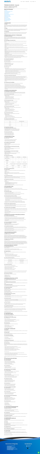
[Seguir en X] (27, 448)
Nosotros (24, 1)
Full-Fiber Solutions (10, 449)
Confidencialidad (6, 17)
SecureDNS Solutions (10, 448)
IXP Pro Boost (9, 446)
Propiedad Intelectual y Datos (8, 16)
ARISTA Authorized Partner (11, 447)
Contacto (33, 1)
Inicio (21, 1)
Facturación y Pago (6, 13)
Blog (31, 1)
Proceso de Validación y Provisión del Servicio (9, 14)
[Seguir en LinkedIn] (28, 448)
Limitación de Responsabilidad (8, 19)
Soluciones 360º (27, 1)
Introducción (6, 10)
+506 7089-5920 (29, 445)
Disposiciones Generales (7, 20)
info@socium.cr (28, 446)
